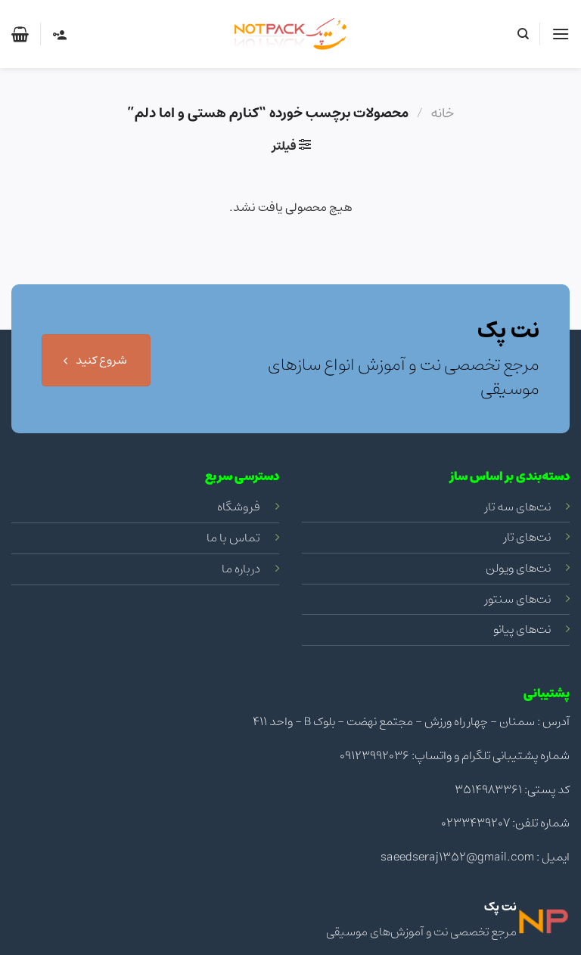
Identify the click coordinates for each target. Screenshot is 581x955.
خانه (442, 113)
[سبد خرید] (20, 34)
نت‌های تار (527, 536)
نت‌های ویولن (518, 567)
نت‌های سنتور (518, 598)
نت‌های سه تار (518, 506)
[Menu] (560, 33)
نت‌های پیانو (522, 629)
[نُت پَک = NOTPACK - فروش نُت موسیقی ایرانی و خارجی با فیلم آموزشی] (290, 34)
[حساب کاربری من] (59, 34)
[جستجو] (522, 34)
